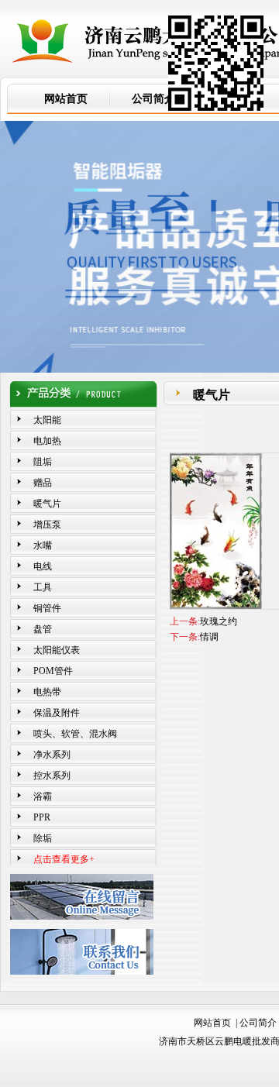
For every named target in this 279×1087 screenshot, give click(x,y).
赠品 (42, 482)
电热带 (47, 691)
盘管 (42, 629)
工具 (42, 587)
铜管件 (47, 608)
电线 (42, 566)
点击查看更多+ (64, 859)
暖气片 (47, 503)
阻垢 (42, 461)
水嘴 (42, 545)
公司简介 (258, 1022)
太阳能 (47, 420)
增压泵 (47, 524)
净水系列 (52, 754)
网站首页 (212, 1022)
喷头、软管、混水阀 (75, 733)
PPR (41, 817)
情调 (209, 636)
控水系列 (52, 775)
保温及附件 (56, 712)
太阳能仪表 (56, 650)
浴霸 (42, 796)
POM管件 (53, 671)
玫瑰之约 (218, 621)
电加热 (47, 440)
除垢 (42, 838)
